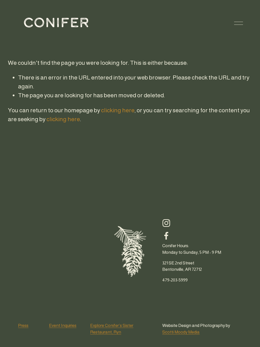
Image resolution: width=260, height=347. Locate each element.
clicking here (118, 110)
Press (23, 325)
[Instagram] (166, 223)
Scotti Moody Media (181, 332)
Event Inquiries (62, 325)
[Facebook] (166, 236)
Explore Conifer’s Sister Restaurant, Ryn (111, 329)
